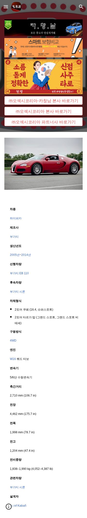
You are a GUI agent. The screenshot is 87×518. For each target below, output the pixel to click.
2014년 (26, 255)
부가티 (14, 236)
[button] (6, 6)
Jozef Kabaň (18, 505)
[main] (43, 356)
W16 (13, 359)
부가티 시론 (17, 291)
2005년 (15, 255)
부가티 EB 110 (19, 273)
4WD (13, 340)
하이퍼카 (16, 218)
